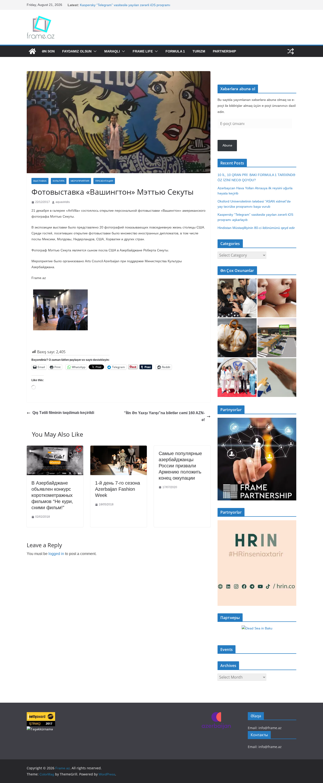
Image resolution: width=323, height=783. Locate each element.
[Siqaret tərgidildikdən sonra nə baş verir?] (277, 377)
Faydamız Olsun (77, 51)
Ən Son (48, 51)
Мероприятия (80, 181)
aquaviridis (63, 202)
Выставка (40, 181)
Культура (59, 181)
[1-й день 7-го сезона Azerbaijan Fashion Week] (118, 449)
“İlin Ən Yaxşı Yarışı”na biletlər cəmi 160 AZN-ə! (164, 416)
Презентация (104, 181)
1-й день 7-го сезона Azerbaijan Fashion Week (117, 489)
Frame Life (143, 51)
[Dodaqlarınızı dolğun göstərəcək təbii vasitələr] (277, 298)
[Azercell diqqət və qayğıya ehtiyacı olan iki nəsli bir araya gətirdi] (237, 298)
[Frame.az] (32, 51)
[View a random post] (290, 51)
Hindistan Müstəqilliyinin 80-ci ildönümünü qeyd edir (256, 228)
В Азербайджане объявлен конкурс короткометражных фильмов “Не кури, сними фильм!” (52, 495)
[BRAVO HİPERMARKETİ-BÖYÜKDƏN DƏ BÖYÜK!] (277, 337)
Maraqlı (112, 51)
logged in (56, 554)
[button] (94, 51)
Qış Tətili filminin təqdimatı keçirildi (63, 413)
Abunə (227, 145)
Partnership (224, 51)
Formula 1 (175, 51)
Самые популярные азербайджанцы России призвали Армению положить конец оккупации (180, 466)
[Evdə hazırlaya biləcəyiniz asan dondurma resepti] (237, 337)
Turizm (198, 51)
